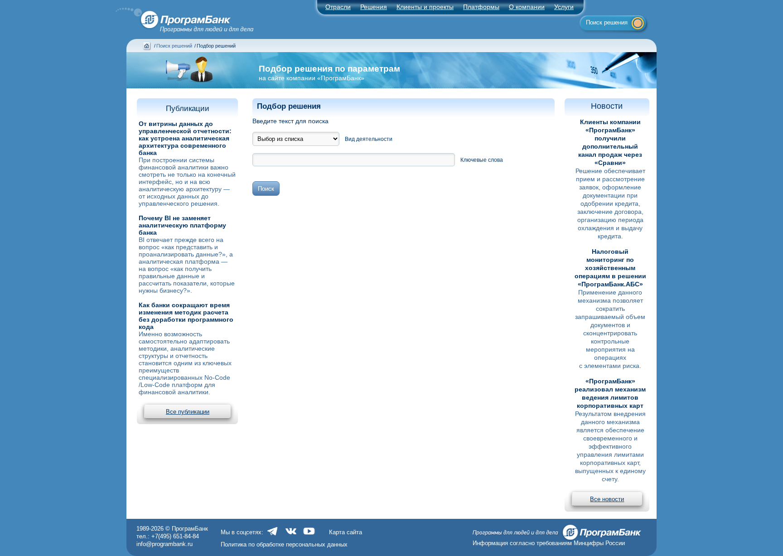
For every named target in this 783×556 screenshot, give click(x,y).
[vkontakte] (291, 535)
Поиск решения (607, 22)
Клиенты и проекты (425, 6)
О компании (527, 6)
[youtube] (309, 535)
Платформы (481, 6)
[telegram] (273, 535)
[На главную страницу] (179, 17)
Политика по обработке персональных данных (284, 544)
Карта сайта (345, 532)
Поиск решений (174, 45)
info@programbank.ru (164, 544)
